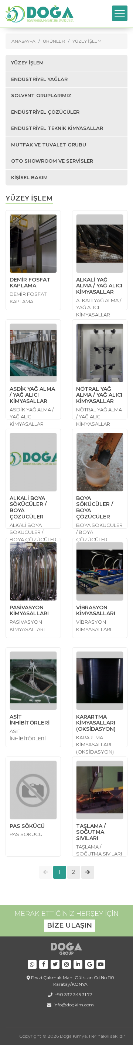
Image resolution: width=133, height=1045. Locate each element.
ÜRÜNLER (54, 41)
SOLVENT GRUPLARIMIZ (41, 95)
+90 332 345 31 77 (73, 994)
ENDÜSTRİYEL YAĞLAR (39, 79)
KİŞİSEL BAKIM (29, 177)
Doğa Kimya (73, 1036)
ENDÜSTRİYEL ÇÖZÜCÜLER (45, 112)
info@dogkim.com (74, 1004)
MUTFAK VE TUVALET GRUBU (48, 145)
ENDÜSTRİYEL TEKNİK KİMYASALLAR (57, 128)
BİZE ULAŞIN (69, 925)
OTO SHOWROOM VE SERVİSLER (52, 161)
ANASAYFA (23, 41)
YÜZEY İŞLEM (87, 41)
